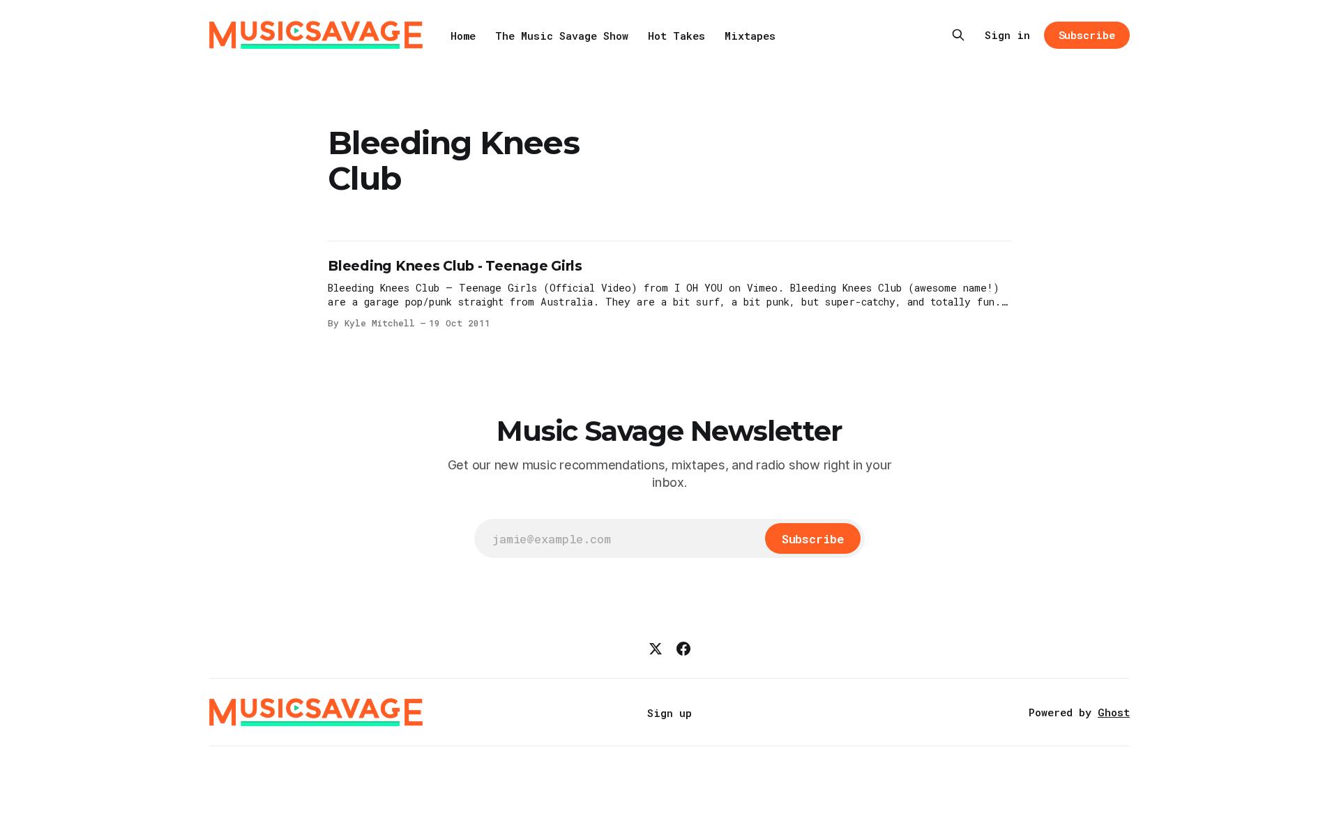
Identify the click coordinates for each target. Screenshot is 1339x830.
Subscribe (1087, 35)
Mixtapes (750, 36)
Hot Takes (676, 36)
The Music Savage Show (561, 36)
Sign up (669, 713)
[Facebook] (683, 649)
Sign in (1007, 35)
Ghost (1114, 712)
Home (463, 36)
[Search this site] (958, 35)
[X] (656, 649)
